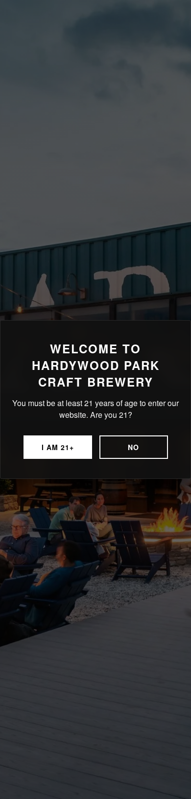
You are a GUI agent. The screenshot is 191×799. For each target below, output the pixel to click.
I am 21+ (58, 447)
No (133, 447)
